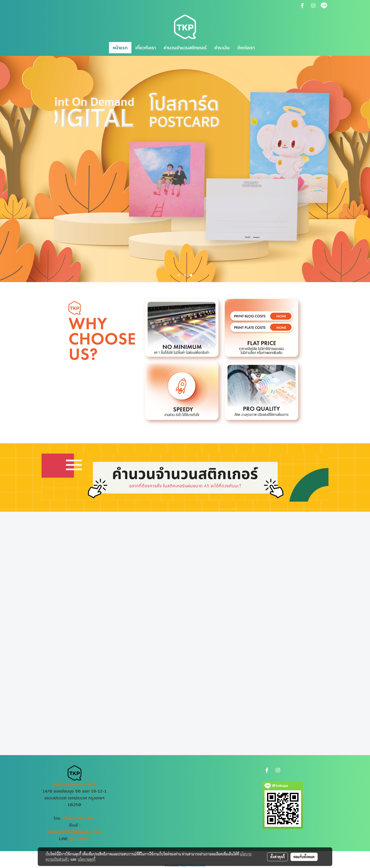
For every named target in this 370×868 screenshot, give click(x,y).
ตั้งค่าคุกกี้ (277, 856)
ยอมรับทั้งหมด (304, 856)
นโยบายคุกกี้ (86, 859)
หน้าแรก (120, 47)
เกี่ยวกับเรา (145, 47)
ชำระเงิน (222, 47)
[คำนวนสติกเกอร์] (185, 477)
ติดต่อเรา (246, 47)
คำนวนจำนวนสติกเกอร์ (185, 47)
